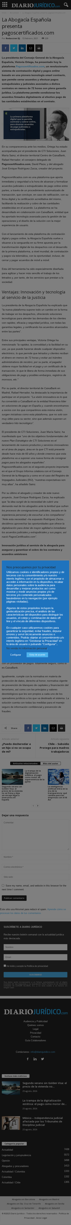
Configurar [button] (15, 654)
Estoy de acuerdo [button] (37, 655)
